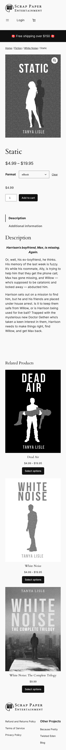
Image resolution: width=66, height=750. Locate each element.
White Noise (31, 48)
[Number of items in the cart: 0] (33, 20)
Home (8, 48)
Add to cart (28, 197)
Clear (55, 174)
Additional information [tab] (25, 226)
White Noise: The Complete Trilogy (33, 675)
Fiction (18, 48)
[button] (54, 60)
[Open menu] (7, 20)
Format (10, 174)
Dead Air (33, 457)
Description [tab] (17, 218)
